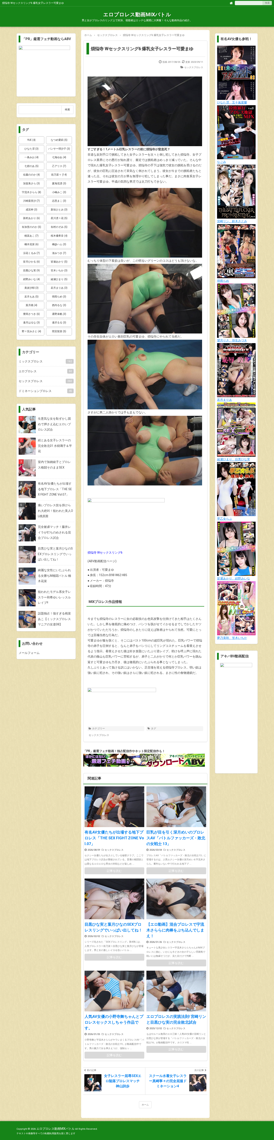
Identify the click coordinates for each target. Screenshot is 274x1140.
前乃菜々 (59, 174)
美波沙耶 (31, 287)
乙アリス (59, 166)
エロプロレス (45, 371)
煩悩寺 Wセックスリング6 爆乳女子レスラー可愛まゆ (142, 48)
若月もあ (31, 296)
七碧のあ (31, 166)
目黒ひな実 (31, 270)
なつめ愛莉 (59, 139)
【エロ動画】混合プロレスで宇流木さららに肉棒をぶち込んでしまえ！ (175, 930)
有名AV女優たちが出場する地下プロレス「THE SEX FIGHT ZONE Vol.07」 (114, 838)
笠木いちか (59, 270)
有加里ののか (31, 226)
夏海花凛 (59, 183)
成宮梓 (31, 209)
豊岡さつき (31, 313)
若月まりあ (59, 287)
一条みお (31, 157)
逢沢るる (59, 322)
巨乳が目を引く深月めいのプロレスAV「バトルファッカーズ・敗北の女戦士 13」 (175, 838)
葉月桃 (31, 305)
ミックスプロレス (45, 361)
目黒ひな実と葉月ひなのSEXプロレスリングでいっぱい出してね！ (113, 927)
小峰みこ (59, 192)
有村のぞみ (59, 226)
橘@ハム (59, 244)
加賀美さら (31, 183)
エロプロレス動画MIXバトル (137, 15)
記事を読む (114, 871)
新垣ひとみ (59, 209)
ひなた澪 (31, 148)
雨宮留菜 (59, 331)
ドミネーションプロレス (45, 391)
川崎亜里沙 (31, 200)
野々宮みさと (31, 331)
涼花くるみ (31, 253)
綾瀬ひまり (59, 279)
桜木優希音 (59, 235)
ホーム (145, 1104)
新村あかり (31, 218)
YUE (31, 139)
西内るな (59, 305)
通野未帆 (59, 313)
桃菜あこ (31, 235)
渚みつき (59, 253)
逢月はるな (31, 322)
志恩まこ (59, 200)
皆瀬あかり (59, 261)
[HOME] (231, 2)
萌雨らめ (59, 296)
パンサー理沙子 (59, 148)
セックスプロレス (193, 67)
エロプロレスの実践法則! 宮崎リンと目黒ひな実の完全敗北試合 (176, 1019)
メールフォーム (29, 653)
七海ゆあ (59, 157)
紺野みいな (31, 279)
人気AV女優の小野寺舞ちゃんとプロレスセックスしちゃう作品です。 (114, 1022)
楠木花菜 (31, 244)
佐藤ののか (31, 174)
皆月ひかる (31, 261)
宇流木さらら (31, 192)
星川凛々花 (59, 218)
